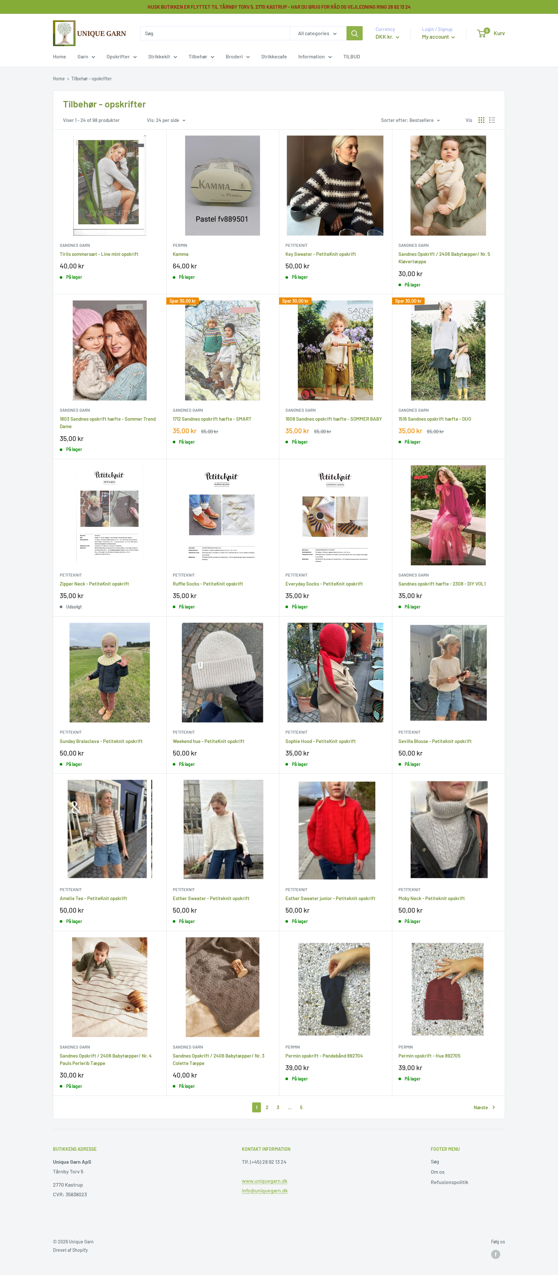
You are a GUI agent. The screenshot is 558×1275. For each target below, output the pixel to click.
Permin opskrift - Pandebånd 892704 (324, 1056)
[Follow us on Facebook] (495, 1254)
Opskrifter (118, 56)
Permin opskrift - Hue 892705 (429, 1056)
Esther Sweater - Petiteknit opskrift (211, 898)
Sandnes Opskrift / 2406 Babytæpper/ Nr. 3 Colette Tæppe (218, 1059)
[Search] (354, 33)
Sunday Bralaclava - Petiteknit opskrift (101, 741)
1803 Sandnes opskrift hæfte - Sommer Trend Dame (108, 422)
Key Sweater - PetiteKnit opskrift (320, 254)
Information (311, 56)
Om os (438, 1172)
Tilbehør (198, 56)
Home (59, 56)
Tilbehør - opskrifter (91, 78)
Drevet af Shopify (70, 1250)
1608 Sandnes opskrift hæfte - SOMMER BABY (333, 419)
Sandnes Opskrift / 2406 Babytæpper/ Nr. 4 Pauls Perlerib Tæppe (106, 1059)
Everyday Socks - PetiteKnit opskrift (324, 584)
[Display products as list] (492, 120)
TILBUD (351, 56)
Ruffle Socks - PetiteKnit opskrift (208, 584)
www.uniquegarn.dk (264, 1181)
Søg (435, 1161)
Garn (83, 56)
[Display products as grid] (481, 120)
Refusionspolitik (449, 1182)
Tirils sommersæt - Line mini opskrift (99, 254)
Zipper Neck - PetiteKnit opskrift (94, 584)
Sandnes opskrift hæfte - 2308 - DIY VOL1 (442, 584)
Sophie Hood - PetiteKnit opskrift (320, 741)
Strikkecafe (274, 56)
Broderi (234, 56)
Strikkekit (159, 56)
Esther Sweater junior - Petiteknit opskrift (330, 898)
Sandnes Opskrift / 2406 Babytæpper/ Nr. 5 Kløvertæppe (444, 257)
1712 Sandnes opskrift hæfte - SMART (212, 419)
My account (436, 36)
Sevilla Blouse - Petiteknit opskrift (435, 741)
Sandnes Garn (75, 245)
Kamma (181, 254)
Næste (481, 1107)
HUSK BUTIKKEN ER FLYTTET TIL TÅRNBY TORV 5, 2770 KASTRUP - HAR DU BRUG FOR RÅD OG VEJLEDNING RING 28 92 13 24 (279, 7)
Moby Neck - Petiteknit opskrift (431, 898)
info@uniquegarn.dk (265, 1190)
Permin (180, 245)
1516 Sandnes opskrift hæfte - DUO (434, 419)
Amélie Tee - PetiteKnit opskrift (93, 898)
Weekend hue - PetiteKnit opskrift (208, 741)
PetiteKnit (296, 245)
